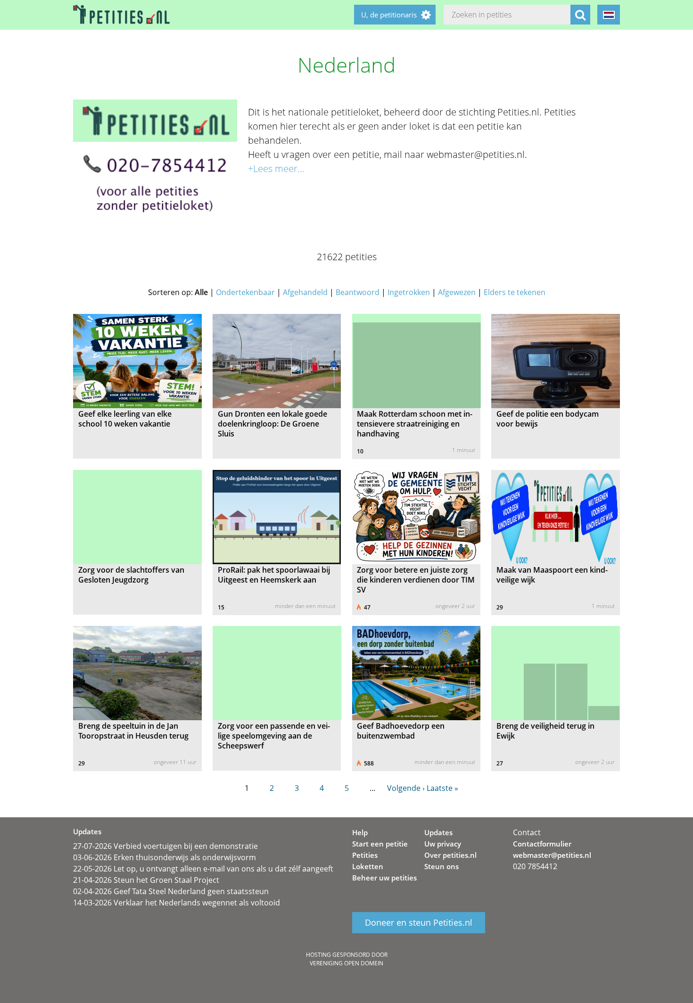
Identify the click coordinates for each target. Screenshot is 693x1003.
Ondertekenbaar (245, 292)
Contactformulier (542, 843)
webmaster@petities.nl (552, 855)
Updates (438, 832)
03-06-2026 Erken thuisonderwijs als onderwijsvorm (164, 857)
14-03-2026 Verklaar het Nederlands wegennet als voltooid (176, 902)
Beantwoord (358, 292)
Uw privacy (442, 843)
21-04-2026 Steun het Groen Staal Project (146, 880)
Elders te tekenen (514, 292)
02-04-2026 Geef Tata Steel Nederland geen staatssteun (171, 891)
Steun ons (441, 866)
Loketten (367, 866)
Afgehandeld (305, 292)
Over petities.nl (450, 855)
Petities (365, 855)
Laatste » (442, 788)
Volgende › (406, 788)
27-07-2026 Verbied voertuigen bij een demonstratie (165, 846)
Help (360, 832)
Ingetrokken (409, 292)
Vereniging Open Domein (346, 963)
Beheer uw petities (384, 877)
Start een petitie (380, 843)
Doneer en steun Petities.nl (418, 923)
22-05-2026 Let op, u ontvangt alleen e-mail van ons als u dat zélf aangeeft (203, 868)
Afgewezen (457, 292)
